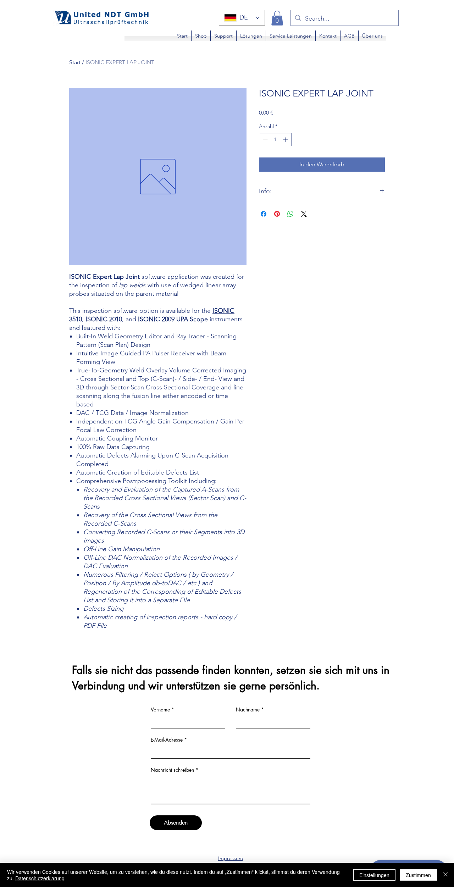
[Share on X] (304, 214)
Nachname (248, 709)
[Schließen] (445, 875)
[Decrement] (264, 139)
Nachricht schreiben (172, 769)
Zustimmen (418, 874)
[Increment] (286, 139)
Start (75, 62)
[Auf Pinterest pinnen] (277, 214)
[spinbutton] (275, 139)
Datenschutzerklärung (40, 878)
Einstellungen (374, 874)
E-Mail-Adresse (167, 739)
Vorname (160, 709)
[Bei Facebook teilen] (263, 214)
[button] (277, 18)
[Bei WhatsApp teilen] (290, 214)
